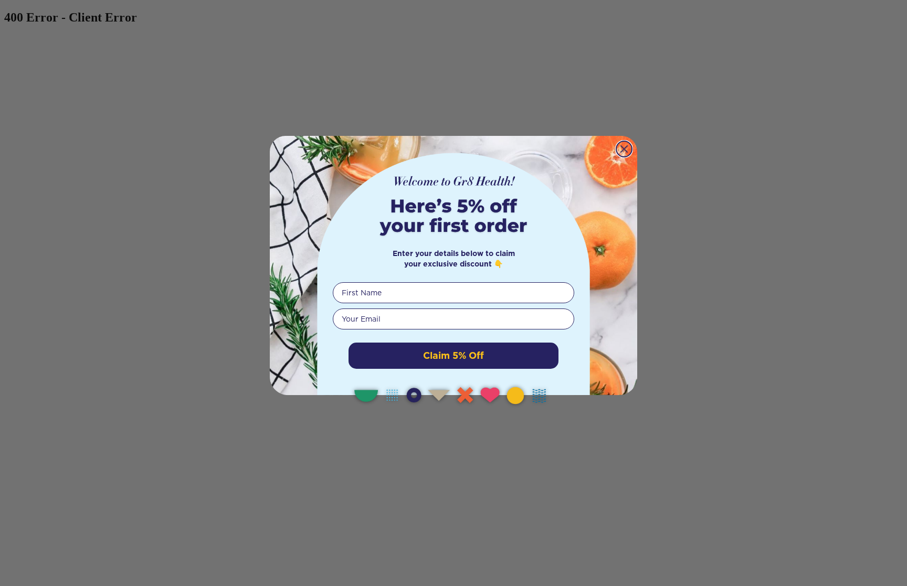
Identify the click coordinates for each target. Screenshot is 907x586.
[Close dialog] (624, 149)
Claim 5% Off (453, 355)
